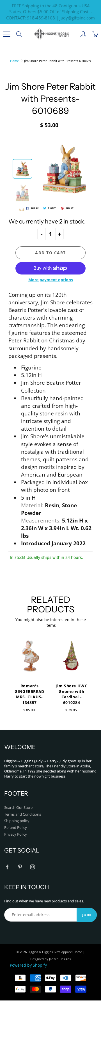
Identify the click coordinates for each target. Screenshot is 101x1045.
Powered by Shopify (28, 965)
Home (14, 61)
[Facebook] (7, 867)
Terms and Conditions (22, 814)
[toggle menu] (7, 34)
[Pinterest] (20, 867)
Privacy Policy (15, 834)
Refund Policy (15, 827)
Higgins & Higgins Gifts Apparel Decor (54, 952)
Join (86, 915)
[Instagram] (32, 867)
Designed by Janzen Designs (50, 959)
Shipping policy (16, 820)
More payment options (50, 279)
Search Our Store (18, 807)
